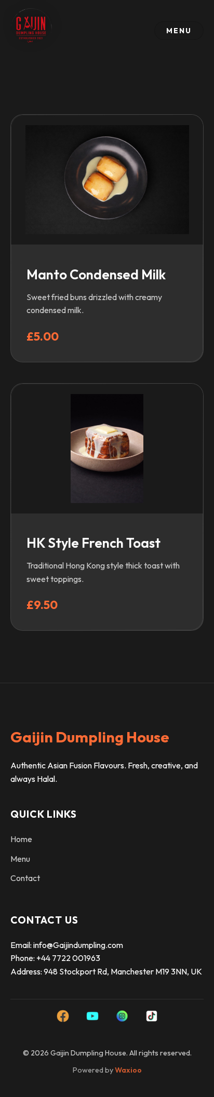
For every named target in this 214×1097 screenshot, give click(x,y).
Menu (20, 859)
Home (21, 839)
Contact (25, 878)
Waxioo (128, 1070)
